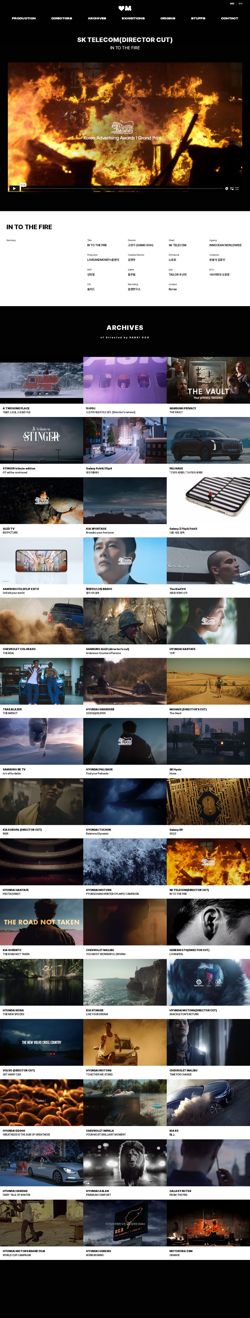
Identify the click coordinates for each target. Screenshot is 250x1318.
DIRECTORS (61, 18)
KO (232, 4)
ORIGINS (168, 18)
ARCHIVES (97, 18)
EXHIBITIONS (133, 18)
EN (241, 4)
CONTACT (229, 18)
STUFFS (198, 18)
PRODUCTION (24, 18)
